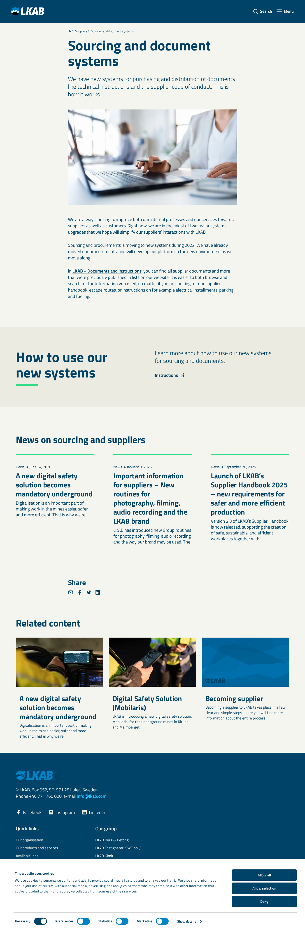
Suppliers (81, 31)
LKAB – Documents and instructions (107, 270)
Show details (186, 921)
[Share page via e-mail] (70, 592)
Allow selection (264, 888)
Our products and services (37, 848)
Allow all (264, 875)
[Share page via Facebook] (79, 592)
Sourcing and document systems (112, 31)
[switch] (83, 921)
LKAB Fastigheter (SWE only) (118, 848)
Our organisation (29, 840)
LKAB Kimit (104, 856)
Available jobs (27, 856)
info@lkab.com (92, 796)
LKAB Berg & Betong (112, 840)
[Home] (70, 31)
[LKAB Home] (27, 11)
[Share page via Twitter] (88, 592)
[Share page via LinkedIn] (97, 592)
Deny (264, 901)
